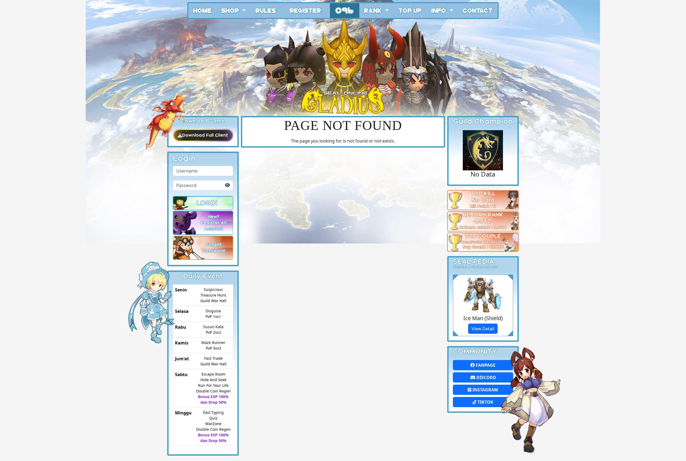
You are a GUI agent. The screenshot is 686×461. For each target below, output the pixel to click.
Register (305, 10)
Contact (478, 10)
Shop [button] (231, 10)
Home (202, 10)
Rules (266, 10)
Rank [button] (373, 10)
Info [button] (439, 10)
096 (344, 10)
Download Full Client (205, 135)
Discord (485, 377)
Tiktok (484, 402)
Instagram (484, 390)
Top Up (410, 10)
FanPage (485, 365)
